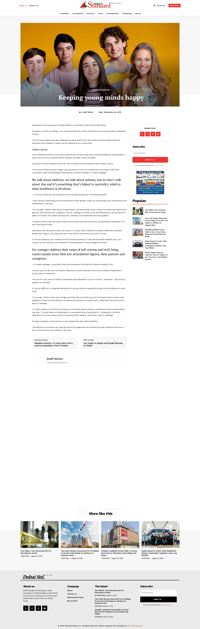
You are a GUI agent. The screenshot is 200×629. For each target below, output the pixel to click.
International (100, 595)
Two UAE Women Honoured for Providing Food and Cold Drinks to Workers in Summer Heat (156, 221)
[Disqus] (79, 403)
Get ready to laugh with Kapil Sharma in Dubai (103, 344)
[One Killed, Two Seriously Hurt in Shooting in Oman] (138, 211)
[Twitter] (147, 134)
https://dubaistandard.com (57, 362)
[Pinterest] (153, 134)
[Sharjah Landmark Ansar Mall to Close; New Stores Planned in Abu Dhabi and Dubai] (138, 232)
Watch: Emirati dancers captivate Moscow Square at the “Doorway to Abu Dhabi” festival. (156, 255)
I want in (149, 160)
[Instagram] (32, 608)
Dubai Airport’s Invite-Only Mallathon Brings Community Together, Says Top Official (156, 244)
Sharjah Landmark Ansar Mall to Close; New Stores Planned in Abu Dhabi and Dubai (155, 233)
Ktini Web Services (134, 626)
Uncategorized (101, 90)
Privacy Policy (159, 165)
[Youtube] (44, 608)
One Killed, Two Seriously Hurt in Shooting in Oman (155, 211)
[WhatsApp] (158, 134)
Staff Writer (88, 112)
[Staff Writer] (37, 360)
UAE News (98, 606)
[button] (34, 5)
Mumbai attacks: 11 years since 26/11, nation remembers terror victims (53, 344)
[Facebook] (142, 134)
